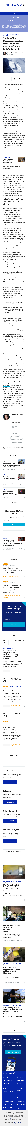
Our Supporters (7, 1088)
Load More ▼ (14, 1030)
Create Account (14, 1052)
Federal (5, 459)
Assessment (6, 157)
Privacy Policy (7, 1118)
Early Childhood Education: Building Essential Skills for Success (10, 656)
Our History (6, 1083)
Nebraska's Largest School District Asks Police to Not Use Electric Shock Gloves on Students (12, 543)
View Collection (14, 502)
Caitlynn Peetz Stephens (9, 940)
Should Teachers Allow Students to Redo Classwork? (8, 161)
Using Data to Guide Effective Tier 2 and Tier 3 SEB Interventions (12, 570)
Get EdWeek (6, 1096)
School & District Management (12, 722)
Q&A (4, 964)
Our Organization (7, 1080)
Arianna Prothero (7, 982)
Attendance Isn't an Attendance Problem (11, 692)
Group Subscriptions (8, 1104)
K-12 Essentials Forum (9, 650)
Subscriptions (6, 1099)
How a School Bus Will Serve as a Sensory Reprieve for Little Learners (11, 928)
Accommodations (15, 436)
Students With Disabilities (16, 439)
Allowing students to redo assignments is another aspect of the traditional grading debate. (13, 167)
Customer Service (21, 1086)
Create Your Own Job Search (13, 851)
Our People (6, 1086)
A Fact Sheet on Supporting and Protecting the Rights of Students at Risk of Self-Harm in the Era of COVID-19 (13, 310)
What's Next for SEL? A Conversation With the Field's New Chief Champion (11, 970)
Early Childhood (8, 648)
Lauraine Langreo (7, 1021)
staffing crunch (7, 232)
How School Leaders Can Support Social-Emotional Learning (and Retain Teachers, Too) (12, 588)
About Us (5, 1077)
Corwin (14, 706)
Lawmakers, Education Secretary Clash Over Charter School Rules (12, 478)
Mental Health (14, 433)
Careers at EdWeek (8, 1091)
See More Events (14, 755)
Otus (13, 745)
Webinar (5, 688)
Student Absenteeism (15, 686)
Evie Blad (11, 52)
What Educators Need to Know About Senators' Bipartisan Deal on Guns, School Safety (11, 464)
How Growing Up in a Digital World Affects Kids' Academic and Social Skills (12, 1011)
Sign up (14, 624)
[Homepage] (14, 5)
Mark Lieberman (7, 483)
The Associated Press (8, 548)
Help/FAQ (19, 1083)
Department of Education (16, 442)
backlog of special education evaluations (14, 257)
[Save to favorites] (14, 79)
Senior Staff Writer (16, 416)
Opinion (5, 882)
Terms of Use (17, 1122)
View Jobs (9, 782)
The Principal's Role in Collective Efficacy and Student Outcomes (11, 730)
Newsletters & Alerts (8, 1101)
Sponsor (12, 565)
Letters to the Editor (22, 1080)
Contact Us (20, 1077)
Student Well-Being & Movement (11, 35)
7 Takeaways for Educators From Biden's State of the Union (10, 493)
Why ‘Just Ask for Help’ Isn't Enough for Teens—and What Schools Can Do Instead (12, 888)
